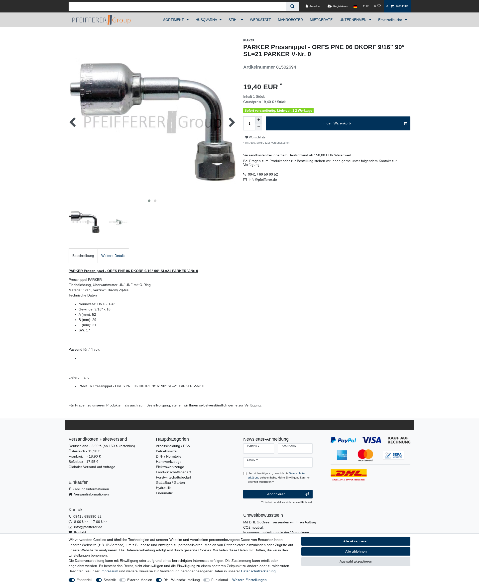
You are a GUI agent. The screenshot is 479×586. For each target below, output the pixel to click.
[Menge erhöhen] (258, 119)
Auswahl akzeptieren (356, 561)
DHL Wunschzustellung (181, 580)
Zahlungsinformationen (91, 489)
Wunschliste (256, 137)
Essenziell (84, 580)
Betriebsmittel (166, 451)
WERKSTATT (260, 20)
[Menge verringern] (258, 126)
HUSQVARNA (207, 20)
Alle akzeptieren (355, 541)
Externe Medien (139, 580)
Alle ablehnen (356, 551)
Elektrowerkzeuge (170, 467)
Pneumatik (164, 493)
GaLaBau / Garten (170, 483)
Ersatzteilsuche (390, 20)
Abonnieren (276, 494)
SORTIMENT (174, 20)
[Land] (355, 6)
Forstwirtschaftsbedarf (173, 477)
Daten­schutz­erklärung (258, 571)
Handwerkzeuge (169, 462)
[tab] (83, 255)
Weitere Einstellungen (249, 580)
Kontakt (80, 532)
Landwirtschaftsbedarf (173, 472)
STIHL (234, 20)
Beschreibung (83, 256)
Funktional (219, 580)
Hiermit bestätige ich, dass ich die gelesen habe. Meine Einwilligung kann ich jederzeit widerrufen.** (279, 477)
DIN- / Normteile (168, 456)
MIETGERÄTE (321, 20)
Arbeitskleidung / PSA (173, 446)
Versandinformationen (91, 494)
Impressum (109, 571)
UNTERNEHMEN (353, 20)
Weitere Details (113, 256)
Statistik (110, 580)
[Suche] (292, 6)
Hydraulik (163, 488)
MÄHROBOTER (290, 20)
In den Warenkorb (337, 123)
